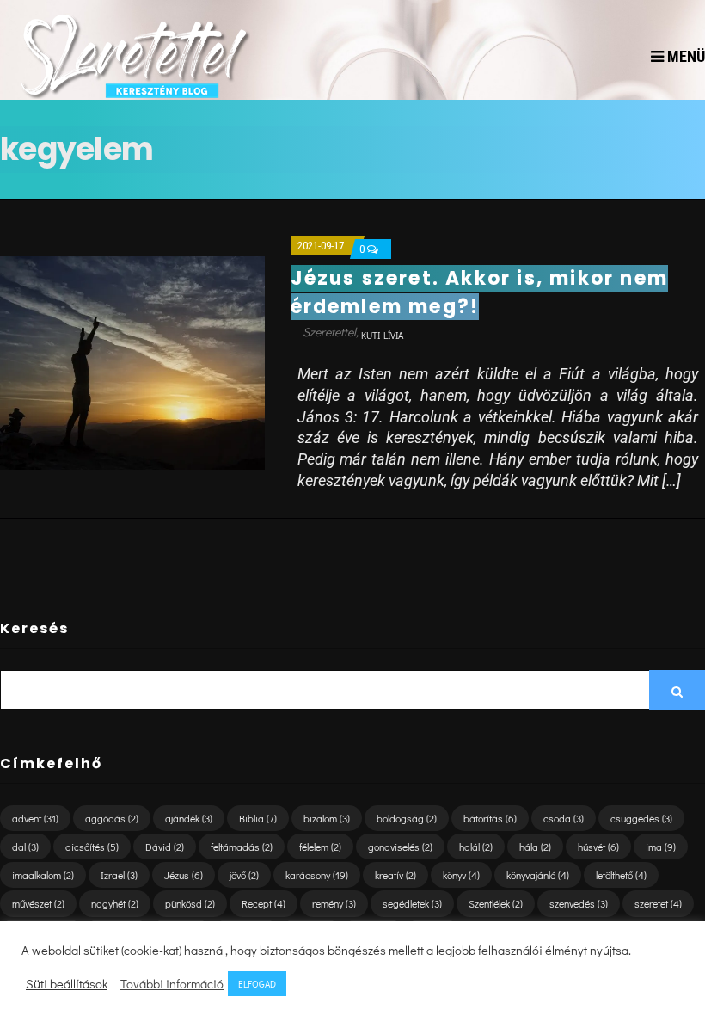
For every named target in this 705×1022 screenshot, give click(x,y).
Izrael (119, 875)
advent (35, 818)
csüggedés (641, 818)
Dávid (164, 846)
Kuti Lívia (382, 335)
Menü (684, 56)
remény (334, 903)
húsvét (598, 846)
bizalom (326, 818)
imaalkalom (43, 875)
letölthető (621, 875)
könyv (461, 875)
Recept (263, 903)
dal (25, 846)
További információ (172, 984)
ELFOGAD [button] (257, 983)
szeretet (658, 903)
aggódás (111, 818)
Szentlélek (496, 903)
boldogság (407, 818)
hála (535, 846)
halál (476, 846)
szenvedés (578, 903)
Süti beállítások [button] (66, 984)
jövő (244, 875)
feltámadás (242, 846)
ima (661, 846)
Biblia (258, 818)
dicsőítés (92, 846)
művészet (38, 903)
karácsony (316, 875)
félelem (320, 846)
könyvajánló (537, 875)
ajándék (188, 818)
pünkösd (190, 903)
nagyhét (114, 903)
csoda (563, 818)
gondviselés (400, 846)
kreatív (395, 875)
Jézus (183, 875)
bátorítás (490, 818)
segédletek (412, 903)
